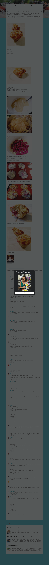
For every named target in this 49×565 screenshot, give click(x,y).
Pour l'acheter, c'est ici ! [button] (24, 292)
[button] (34, 270)
